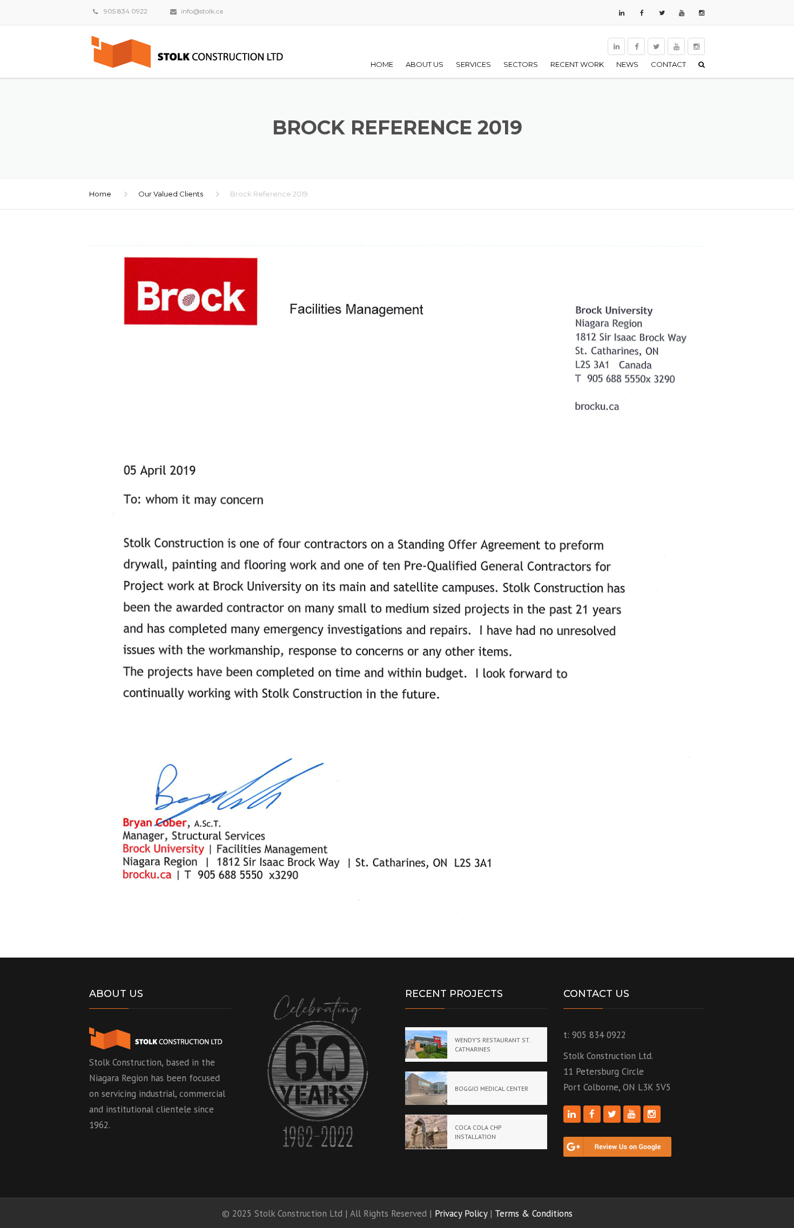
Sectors (520, 64)
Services (473, 64)
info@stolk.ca (202, 11)
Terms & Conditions (534, 1213)
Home (382, 64)
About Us (424, 64)
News (627, 64)
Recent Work (577, 64)
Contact (668, 64)
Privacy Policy (461, 1213)
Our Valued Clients (170, 193)
